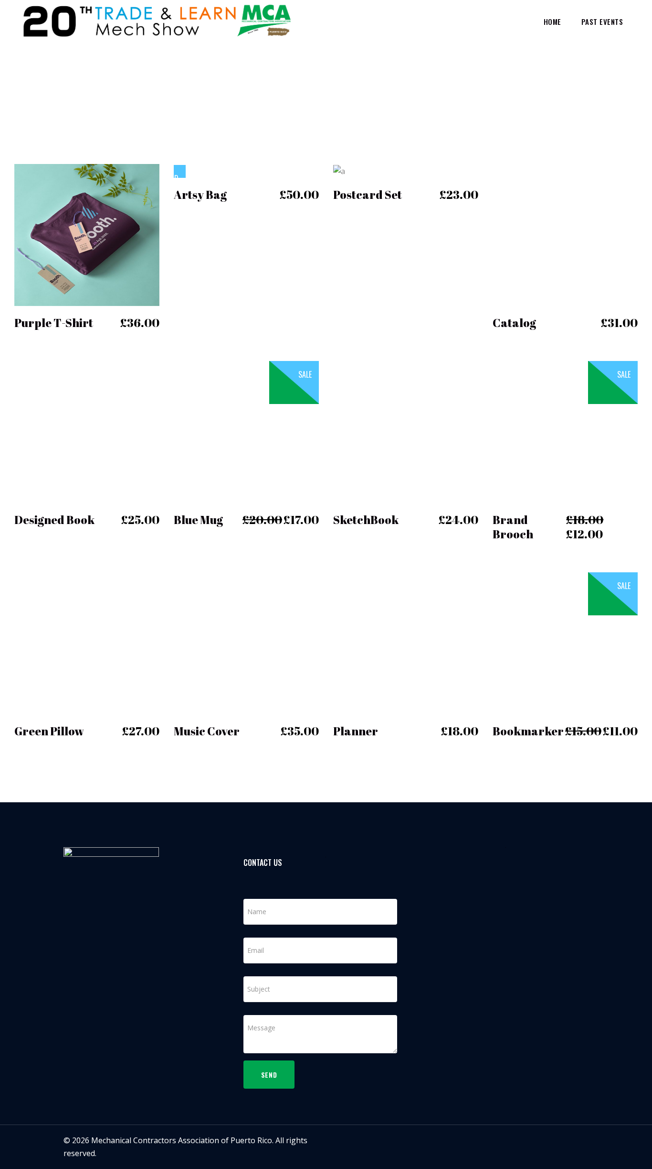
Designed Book (54, 519)
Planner (355, 731)
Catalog (514, 322)
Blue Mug (198, 519)
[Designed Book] (86, 432)
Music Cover (207, 731)
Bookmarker (528, 731)
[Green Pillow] (86, 643)
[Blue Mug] (246, 432)
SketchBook (366, 519)
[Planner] (405, 643)
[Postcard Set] (339, 171)
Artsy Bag (200, 194)
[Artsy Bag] (180, 171)
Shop (550, 77)
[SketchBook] (405, 432)
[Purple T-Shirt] (86, 235)
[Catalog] (565, 235)
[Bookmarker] (565, 643)
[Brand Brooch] (565, 432)
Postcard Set (367, 194)
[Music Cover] (246, 643)
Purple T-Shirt (53, 322)
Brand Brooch (513, 527)
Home (524, 77)
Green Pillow (49, 731)
